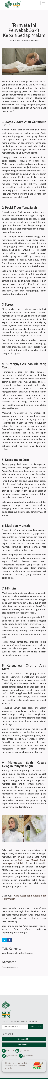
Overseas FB (23, 1039)
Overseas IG (23, 1045)
